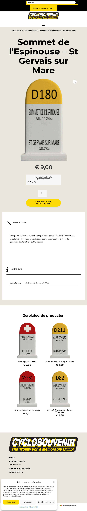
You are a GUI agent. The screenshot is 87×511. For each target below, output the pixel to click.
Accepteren (11, 502)
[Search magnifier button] (76, 2)
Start (13, 30)
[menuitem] (68, 505)
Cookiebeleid (23, 507)
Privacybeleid (33, 507)
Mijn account (14, 465)
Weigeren (28, 502)
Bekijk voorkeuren (46, 502)
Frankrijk (19, 30)
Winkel (12, 458)
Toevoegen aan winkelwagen (43, 203)
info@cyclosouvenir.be (43, 8)
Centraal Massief (31, 30)
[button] (54, 482)
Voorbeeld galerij (17, 461)
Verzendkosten (16, 472)
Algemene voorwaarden (20, 468)
